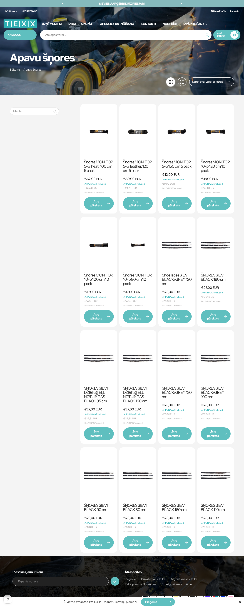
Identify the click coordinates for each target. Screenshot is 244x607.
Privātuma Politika (153, 579)
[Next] (181, 3)
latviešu (234, 11)
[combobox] (34, 111)
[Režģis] (170, 81)
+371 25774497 (29, 11)
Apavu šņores (32, 69)
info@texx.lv (11, 11)
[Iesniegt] (115, 581)
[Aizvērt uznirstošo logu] (240, 602)
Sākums (15, 69)
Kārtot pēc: (198, 81)
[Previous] (63, 3)
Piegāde (130, 579)
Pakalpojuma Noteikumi (140, 584)
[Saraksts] (182, 81)
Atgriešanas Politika (184, 579)
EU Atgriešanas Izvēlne (177, 584)
